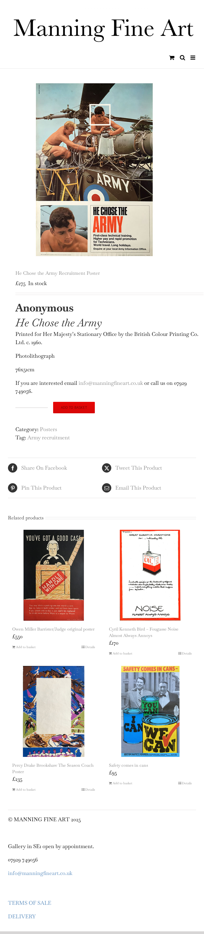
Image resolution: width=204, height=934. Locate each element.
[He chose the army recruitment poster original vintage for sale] (102, 169)
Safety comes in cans (128, 765)
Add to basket (74, 407)
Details (90, 647)
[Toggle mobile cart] (172, 57)
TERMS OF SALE (29, 902)
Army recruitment (48, 437)
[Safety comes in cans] (150, 711)
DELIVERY (22, 916)
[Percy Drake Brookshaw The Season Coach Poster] (53, 711)
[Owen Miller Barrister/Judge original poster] (53, 575)
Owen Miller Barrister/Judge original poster (53, 629)
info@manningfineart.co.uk (111, 383)
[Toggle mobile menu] (193, 57)
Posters (48, 429)
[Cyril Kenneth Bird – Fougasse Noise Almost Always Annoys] (150, 575)
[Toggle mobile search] (182, 57)
